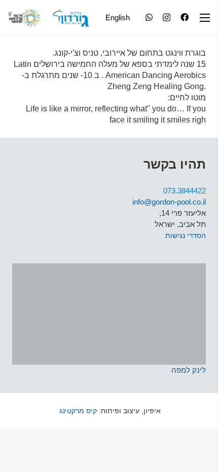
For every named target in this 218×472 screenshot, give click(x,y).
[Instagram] (166, 17)
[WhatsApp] (149, 17)
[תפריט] (204, 17)
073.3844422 (184, 190)
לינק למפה (188, 370)
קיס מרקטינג (77, 411)
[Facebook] (184, 17)
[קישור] (70, 18)
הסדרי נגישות (185, 235)
